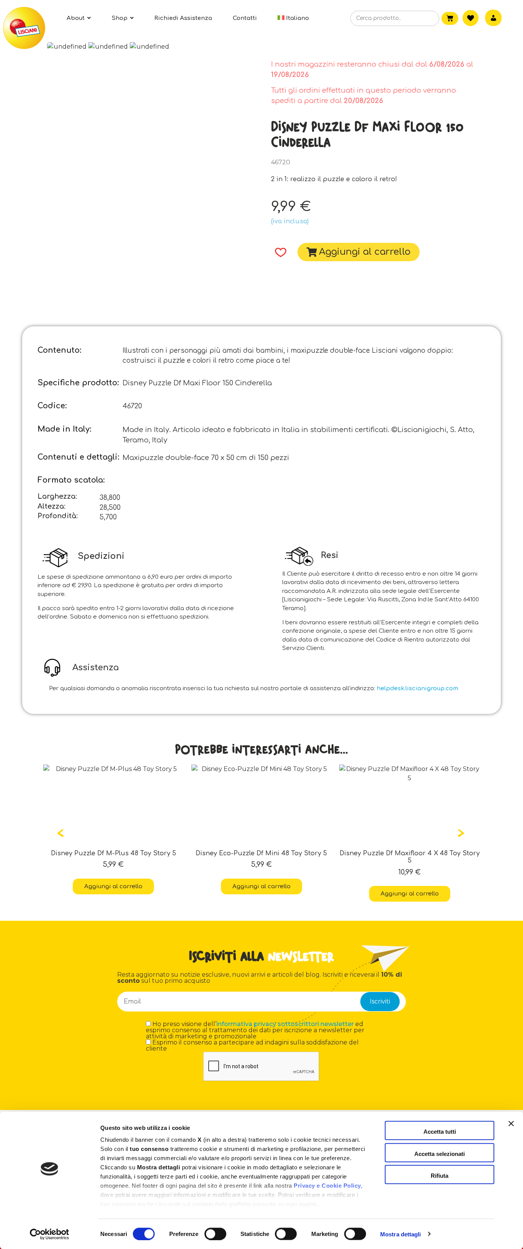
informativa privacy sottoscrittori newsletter (285, 1024)
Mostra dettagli (400, 1234)
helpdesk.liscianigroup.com (417, 688)
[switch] (215, 1234)
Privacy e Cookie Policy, (328, 1185)
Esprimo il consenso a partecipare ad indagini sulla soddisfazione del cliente (252, 1045)
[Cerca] (421, 18)
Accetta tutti (439, 1131)
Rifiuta (439, 1175)
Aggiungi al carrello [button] (113, 886)
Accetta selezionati (439, 1153)
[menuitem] (293, 18)
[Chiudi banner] (511, 1130)
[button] (278, 252)
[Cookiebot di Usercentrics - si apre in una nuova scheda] (49, 1234)
